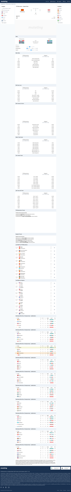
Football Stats (3, 4)
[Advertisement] (35, 27)
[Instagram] (6, 487)
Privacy (61, 490)
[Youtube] (9, 487)
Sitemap (64, 490)
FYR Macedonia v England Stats (11, 4)
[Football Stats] (4, 1)
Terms (58, 490)
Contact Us (68, 490)
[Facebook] (2, 487)
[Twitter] (4, 487)
